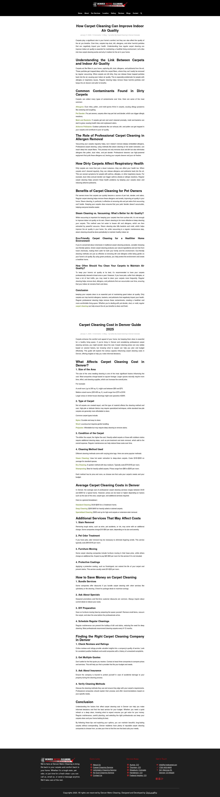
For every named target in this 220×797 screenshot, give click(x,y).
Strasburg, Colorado (138, 770)
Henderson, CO (136, 772)
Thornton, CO (135, 767)
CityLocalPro (151, 792)
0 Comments (97, 35)
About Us (97, 764)
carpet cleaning (82, 306)
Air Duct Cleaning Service (103, 772)
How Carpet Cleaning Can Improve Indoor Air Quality (110, 28)
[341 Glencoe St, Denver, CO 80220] (157, 770)
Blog (105, 35)
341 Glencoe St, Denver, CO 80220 (166, 771)
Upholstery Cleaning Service (104, 770)
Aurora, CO (134, 764)
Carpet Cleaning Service (103, 767)
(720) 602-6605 (165, 767)
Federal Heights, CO (138, 775)
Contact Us (97, 775)
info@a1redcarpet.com (168, 764)
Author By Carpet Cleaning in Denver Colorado (125, 35)
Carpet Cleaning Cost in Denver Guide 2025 (110, 326)
